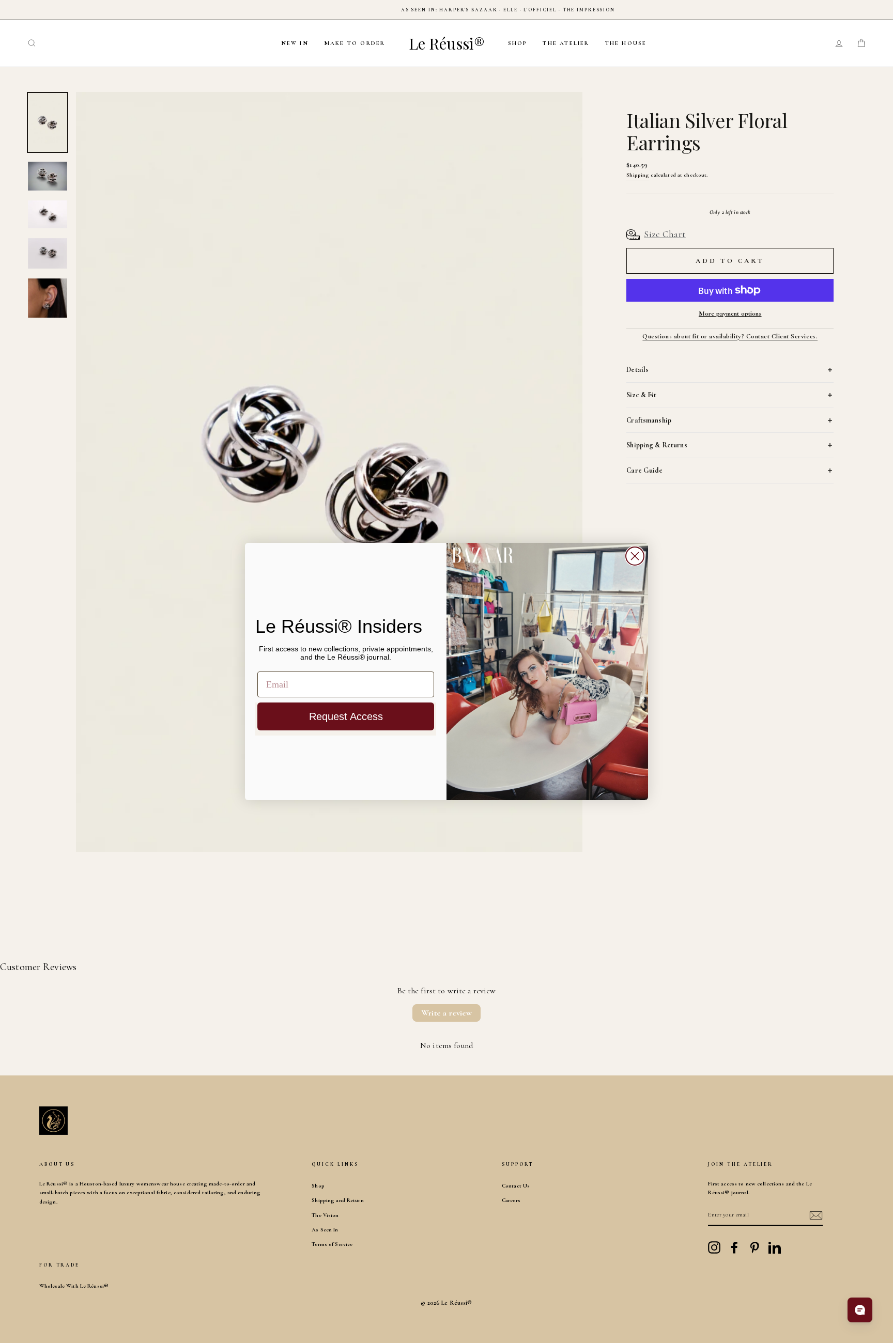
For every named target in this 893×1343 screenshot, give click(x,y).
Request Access (346, 716)
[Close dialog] (635, 556)
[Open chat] (860, 1310)
